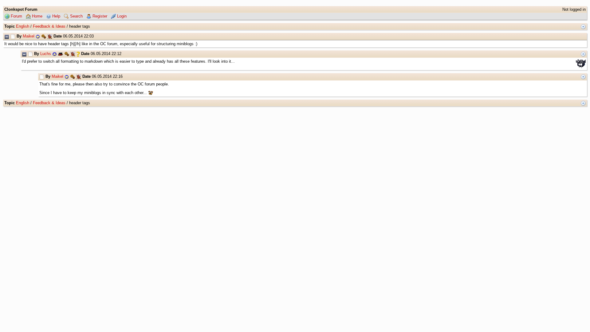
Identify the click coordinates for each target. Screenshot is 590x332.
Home (36, 16)
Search (76, 16)
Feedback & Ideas (49, 26)
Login (121, 16)
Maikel (28, 36)
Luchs (45, 53)
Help (55, 16)
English (22, 26)
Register (99, 16)
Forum (16, 16)
